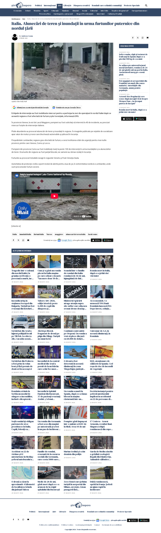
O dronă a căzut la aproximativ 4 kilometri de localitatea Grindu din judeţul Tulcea (23, 485)
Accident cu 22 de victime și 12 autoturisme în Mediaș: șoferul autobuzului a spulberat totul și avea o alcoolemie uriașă (23, 455)
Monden (37, 10)
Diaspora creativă (82, 5)
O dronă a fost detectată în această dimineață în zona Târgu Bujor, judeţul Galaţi (73, 365)
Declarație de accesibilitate (112, 525)
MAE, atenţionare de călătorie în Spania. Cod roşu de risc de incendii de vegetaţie (101, 365)
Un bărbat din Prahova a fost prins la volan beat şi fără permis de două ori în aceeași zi (22, 365)
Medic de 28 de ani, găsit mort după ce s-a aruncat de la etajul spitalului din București (49, 485)
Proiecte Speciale (132, 5)
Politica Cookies (67, 525)
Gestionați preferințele (83, 525)
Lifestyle (67, 5)
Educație (55, 10)
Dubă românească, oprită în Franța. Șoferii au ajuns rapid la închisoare (101, 485)
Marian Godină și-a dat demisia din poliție (74, 452)
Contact (97, 525)
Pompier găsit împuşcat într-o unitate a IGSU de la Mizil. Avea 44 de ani (75, 424)
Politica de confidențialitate (49, 525)
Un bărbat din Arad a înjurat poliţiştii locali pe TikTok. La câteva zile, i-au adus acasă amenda (22, 335)
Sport (46, 10)
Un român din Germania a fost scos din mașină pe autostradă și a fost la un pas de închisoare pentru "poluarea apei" (49, 425)
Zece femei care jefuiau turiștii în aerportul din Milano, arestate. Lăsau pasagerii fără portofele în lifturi (75, 485)
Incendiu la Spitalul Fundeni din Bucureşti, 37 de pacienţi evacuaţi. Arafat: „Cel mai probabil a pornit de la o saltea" (49, 395)
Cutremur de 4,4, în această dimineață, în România (100, 333)
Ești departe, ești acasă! (63, 14)
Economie (18, 10)
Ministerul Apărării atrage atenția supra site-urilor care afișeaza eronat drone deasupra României (75, 304)
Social (84, 10)
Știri (59, 5)
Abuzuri (75, 10)
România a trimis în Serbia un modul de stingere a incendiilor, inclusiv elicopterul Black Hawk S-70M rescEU (22, 395)
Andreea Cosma (27, 36)
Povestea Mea (44, 14)
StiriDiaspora (16, 19)
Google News (66, 240)
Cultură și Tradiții (115, 14)
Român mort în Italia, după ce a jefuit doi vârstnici (100, 273)
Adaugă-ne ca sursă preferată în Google (33, 107)
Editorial (93, 10)
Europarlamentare (139, 10)
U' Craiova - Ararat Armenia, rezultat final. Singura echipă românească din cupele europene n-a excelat (101, 425)
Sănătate (65, 10)
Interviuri (100, 14)
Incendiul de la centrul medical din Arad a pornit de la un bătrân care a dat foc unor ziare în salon (48, 365)
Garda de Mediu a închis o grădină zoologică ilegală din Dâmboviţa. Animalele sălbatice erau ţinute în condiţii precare (101, 455)
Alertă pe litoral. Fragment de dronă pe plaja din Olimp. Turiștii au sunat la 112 (49, 335)
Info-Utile (104, 10)
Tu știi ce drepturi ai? (120, 10)
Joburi (27, 10)
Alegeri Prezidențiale (85, 14)
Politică (38, 5)
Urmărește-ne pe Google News (68, 107)
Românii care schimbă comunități (107, 5)
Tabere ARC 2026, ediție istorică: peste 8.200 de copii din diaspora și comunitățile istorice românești (48, 304)
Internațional (50, 5)
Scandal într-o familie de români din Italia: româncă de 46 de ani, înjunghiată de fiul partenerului (74, 274)
